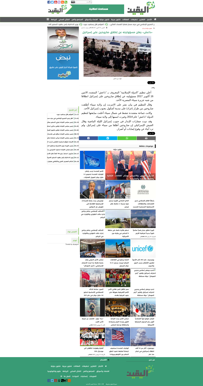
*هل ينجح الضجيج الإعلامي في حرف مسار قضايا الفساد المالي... (152, 24)
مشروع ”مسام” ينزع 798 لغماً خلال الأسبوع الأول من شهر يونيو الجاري (50, 153)
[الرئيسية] (155, 19)
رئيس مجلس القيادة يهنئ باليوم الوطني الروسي (56, 130)
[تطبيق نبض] (63, 66)
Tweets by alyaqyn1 (72, 244)
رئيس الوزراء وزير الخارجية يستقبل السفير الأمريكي (56, 146)
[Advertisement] (63, 93)
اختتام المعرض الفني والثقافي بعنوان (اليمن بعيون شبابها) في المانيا (49, 161)
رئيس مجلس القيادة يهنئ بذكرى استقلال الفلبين (56, 126)
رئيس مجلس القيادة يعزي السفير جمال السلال (57, 122)
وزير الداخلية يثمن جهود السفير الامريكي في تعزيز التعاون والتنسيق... (65, 24)
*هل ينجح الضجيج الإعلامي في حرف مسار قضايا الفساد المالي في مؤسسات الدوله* (45, 118)
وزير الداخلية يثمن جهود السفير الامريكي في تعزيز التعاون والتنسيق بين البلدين (46, 157)
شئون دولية (149, 28)
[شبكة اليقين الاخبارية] (63, 40)
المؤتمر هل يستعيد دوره (110, 24)
